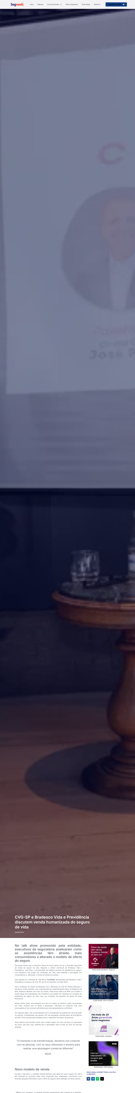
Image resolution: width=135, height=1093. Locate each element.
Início (32, 4)
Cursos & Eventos (53, 4)
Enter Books (86, 4)
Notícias (40, 4)
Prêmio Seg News (72, 4)
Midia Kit (97, 4)
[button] (88, 1079)
